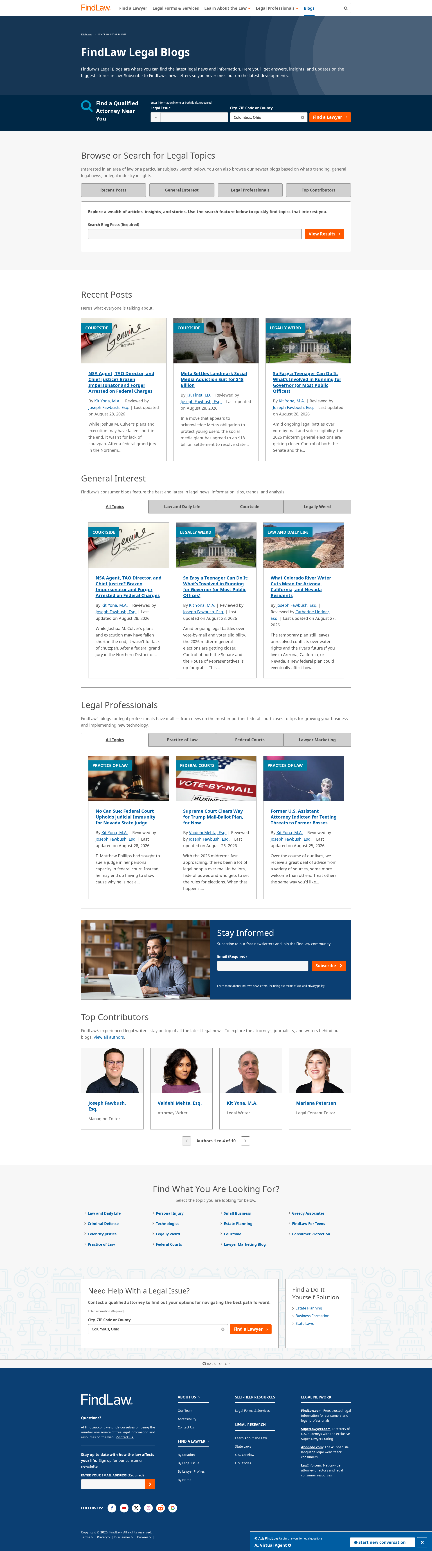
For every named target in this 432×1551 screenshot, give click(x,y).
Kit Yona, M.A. (107, 401)
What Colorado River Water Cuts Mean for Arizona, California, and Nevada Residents (301, 586)
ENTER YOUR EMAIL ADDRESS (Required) (112, 1475)
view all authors (109, 1037)
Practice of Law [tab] (182, 739)
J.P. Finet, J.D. (199, 395)
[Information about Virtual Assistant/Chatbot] (289, 1545)
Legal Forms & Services (252, 1410)
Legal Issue (161, 107)
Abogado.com (312, 1447)
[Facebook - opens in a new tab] (112, 1508)
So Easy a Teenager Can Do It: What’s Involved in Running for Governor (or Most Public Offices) (307, 382)
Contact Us (186, 1427)
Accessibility (187, 1419)
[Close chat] (422, 1542)
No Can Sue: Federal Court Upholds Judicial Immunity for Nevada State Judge (125, 817)
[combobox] (189, 117)
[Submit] (150, 1484)
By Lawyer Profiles (191, 1471)
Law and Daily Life (104, 1213)
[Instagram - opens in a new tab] (148, 1508)
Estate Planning (238, 1223)
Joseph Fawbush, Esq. (108, 407)
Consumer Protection (311, 1234)
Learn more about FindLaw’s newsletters (242, 986)
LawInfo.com (311, 1465)
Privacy (102, 1537)
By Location (186, 1455)
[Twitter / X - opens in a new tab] (136, 1508)
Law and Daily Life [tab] (182, 506)
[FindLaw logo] (97, 8)
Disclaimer (122, 1537)
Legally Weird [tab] (317, 506)
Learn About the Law (251, 1438)
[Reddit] (160, 1508)
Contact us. (125, 1437)
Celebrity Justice (102, 1234)
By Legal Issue (188, 1463)
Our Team (185, 1410)
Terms (85, 1537)
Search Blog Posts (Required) (113, 224)
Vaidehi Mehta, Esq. (208, 832)
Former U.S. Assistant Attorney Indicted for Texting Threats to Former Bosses (304, 817)
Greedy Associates (308, 1213)
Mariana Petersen (316, 1103)
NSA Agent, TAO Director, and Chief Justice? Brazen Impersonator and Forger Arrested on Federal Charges (121, 382)
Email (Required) (232, 956)
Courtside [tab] (249, 506)
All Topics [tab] (115, 506)
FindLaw (86, 34)
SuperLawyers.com (316, 1429)
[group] (216, 1097)
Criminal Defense (103, 1223)
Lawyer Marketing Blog (245, 1244)
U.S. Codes (243, 1463)
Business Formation (312, 1315)
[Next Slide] (245, 1140)
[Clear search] (302, 117)
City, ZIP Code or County (251, 107)
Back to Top (218, 1364)
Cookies (142, 1537)
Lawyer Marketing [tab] (317, 739)
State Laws (305, 1323)
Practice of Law (101, 1244)
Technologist (167, 1223)
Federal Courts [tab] (250, 739)
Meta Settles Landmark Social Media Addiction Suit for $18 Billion (214, 379)
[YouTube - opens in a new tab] (124, 1508)
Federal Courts (169, 1244)
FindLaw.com (311, 1410)
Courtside (232, 1234)
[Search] (346, 8)
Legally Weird (168, 1234)
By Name (184, 1480)
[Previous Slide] (186, 1140)
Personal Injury (170, 1213)
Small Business (237, 1213)
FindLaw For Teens (308, 1223)
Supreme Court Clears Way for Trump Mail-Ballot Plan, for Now (213, 817)
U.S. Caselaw (244, 1455)
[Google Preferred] (172, 1508)
